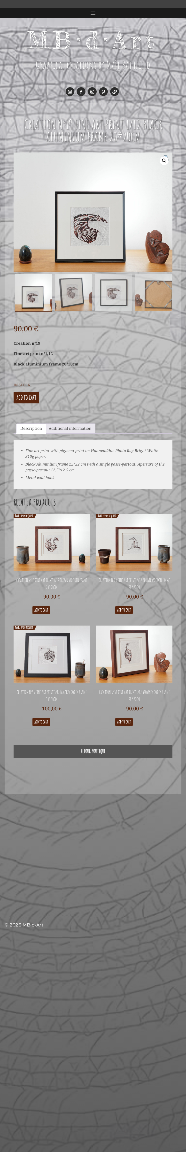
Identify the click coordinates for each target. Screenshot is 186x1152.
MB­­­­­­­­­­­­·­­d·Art (93, 40)
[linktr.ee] (114, 91)
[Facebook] (81, 91)
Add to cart (26, 397)
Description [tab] (31, 428)
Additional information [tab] (70, 428)
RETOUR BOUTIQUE (93, 751)
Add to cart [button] (41, 610)
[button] (164, 160)
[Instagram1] (70, 91)
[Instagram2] (92, 91)
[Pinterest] (103, 91)
